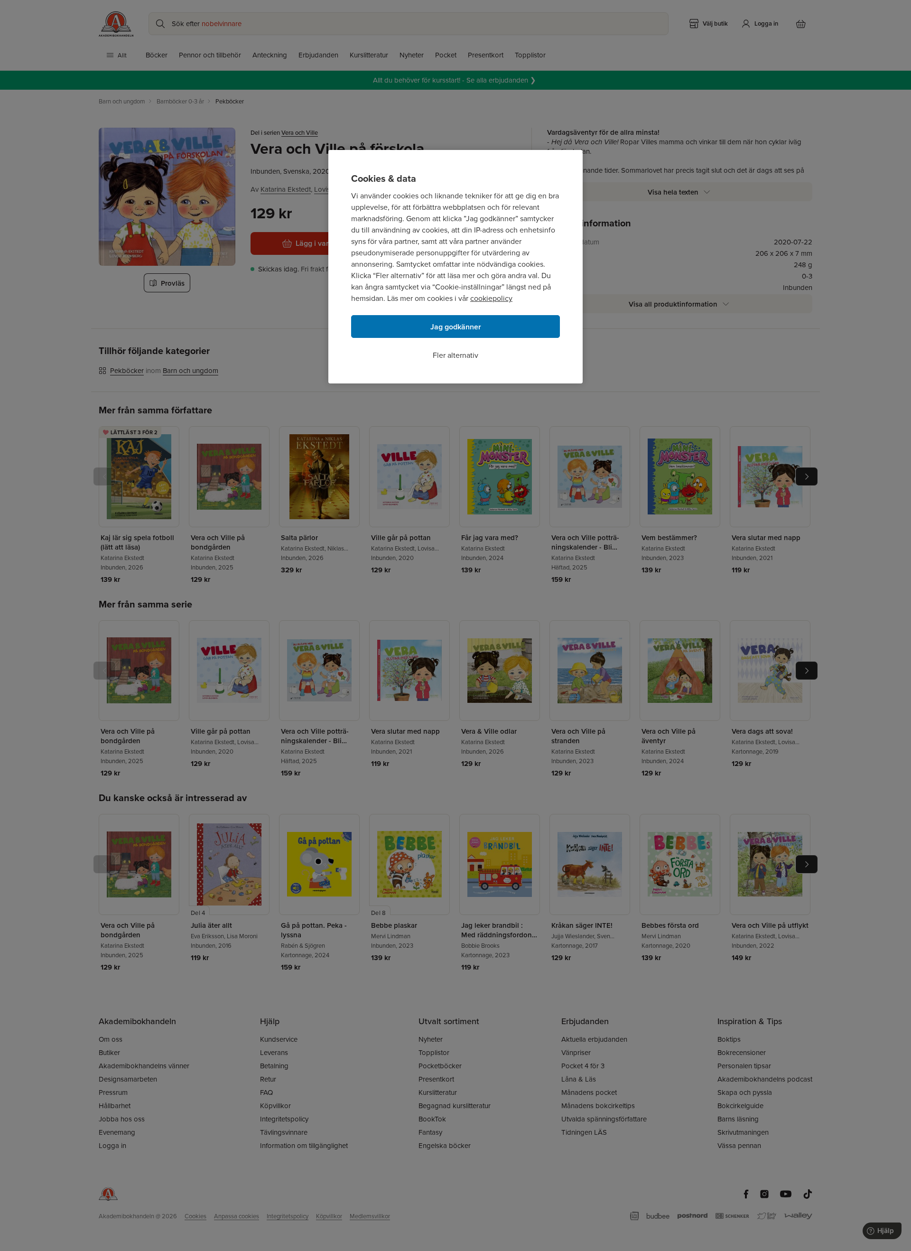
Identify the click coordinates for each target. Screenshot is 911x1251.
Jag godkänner (455, 326)
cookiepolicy (491, 298)
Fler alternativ (455, 355)
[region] (455, 266)
